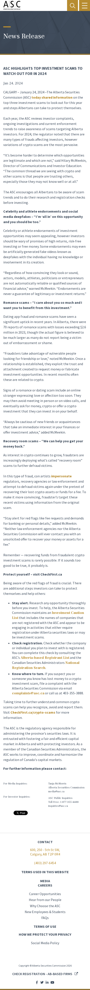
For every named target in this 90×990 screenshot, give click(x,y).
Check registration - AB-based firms (42, 974)
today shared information (52, 97)
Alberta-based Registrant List (45, 658)
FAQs (45, 917)
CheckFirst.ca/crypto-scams (32, 712)
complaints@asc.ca (28, 693)
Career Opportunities (45, 894)
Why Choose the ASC (45, 906)
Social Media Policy (45, 943)
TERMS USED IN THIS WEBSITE (45, 872)
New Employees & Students (45, 912)
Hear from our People (45, 900)
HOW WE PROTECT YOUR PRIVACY (45, 934)
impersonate (61, 476)
